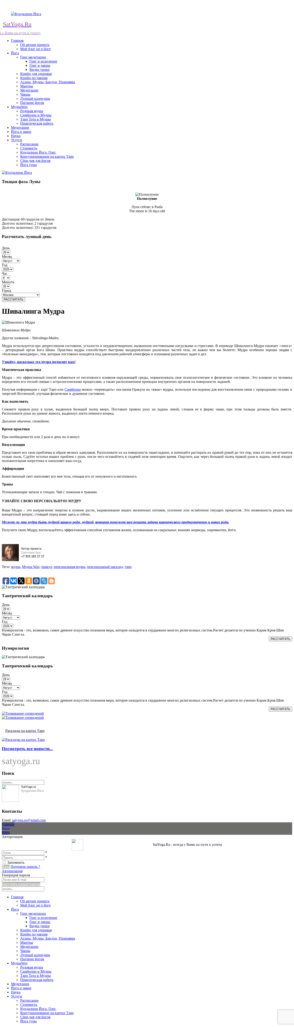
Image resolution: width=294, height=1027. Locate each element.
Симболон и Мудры (35, 115)
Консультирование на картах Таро (47, 156)
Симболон (73, 389)
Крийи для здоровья (36, 74)
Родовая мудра (31, 111)
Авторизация (12, 871)
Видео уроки (39, 70)
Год (4, 265)
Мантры (26, 86)
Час (4, 273)
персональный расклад (105, 567)
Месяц (7, 256)
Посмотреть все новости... (27, 748)
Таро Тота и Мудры (35, 119)
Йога (15, 53)
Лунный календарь (35, 98)
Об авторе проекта (34, 45)
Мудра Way (31, 567)
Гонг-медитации (33, 57)
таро (128, 567)
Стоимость (28, 148)
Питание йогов (32, 103)
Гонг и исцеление (43, 61)
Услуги (16, 140)
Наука (15, 136)
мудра (15, 567)
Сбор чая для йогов (35, 161)
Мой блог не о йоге (35, 49)
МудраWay (19, 107)
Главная (17, 41)
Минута (8, 282)
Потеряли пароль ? (25, 867)
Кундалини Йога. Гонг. (38, 152)
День (6, 248)
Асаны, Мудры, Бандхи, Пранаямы (47, 82)
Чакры (25, 94)
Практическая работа (36, 123)
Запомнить (15, 862)
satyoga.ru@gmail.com (29, 820)
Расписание (29, 144)
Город (6, 291)
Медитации (29, 90)
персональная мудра (69, 567)
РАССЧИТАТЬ (13, 299)
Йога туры (28, 165)
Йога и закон (21, 132)
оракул (46, 567)
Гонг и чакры (39, 65)
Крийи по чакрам (34, 78)
